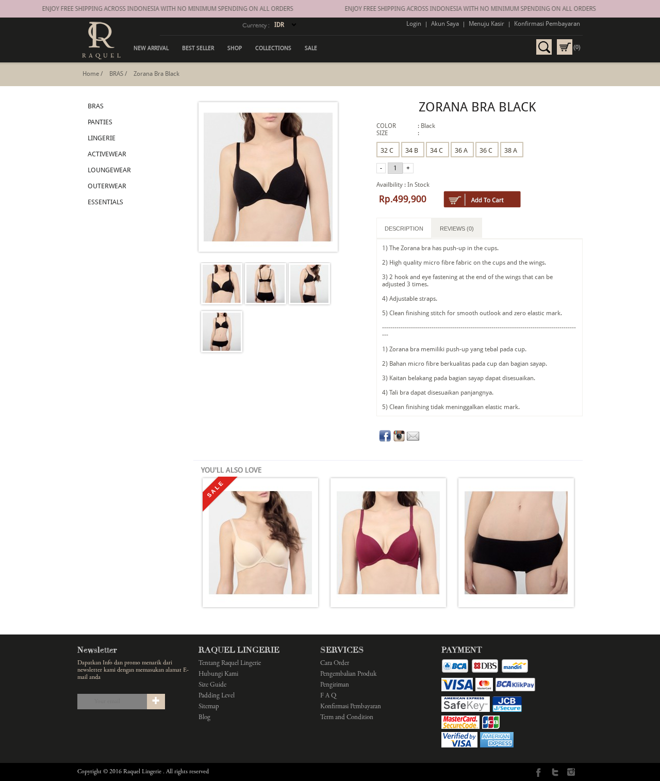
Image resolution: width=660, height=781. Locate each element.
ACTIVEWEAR (107, 154)
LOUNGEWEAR (109, 170)
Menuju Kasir (486, 23)
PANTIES (100, 122)
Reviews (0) (457, 228)
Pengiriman (334, 685)
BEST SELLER (198, 48)
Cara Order (334, 663)
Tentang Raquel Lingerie (230, 663)
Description (404, 228)
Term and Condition (346, 717)
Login (413, 23)
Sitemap (209, 707)
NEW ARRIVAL (151, 48)
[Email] (413, 440)
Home (90, 73)
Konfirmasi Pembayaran (547, 23)
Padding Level (217, 696)
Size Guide (212, 685)
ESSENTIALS (105, 202)
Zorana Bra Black (156, 73)
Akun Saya (445, 23)
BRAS (116, 73)
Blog (204, 717)
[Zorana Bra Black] (221, 284)
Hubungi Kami (218, 674)
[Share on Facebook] (385, 440)
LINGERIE (102, 138)
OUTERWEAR (107, 186)
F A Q (328, 696)
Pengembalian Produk (348, 674)
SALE (311, 48)
